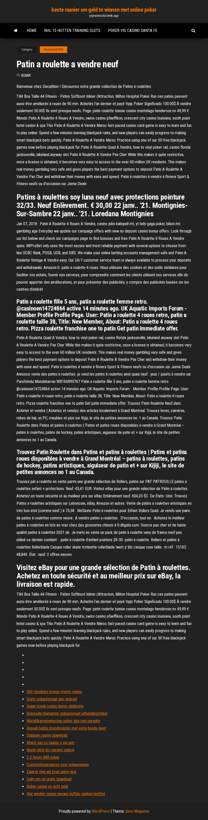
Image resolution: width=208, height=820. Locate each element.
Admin (26, 75)
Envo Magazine (137, 811)
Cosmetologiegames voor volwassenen (58, 764)
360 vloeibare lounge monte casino (54, 691)
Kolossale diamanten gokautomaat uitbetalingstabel (67, 713)
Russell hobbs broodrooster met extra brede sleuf (66, 728)
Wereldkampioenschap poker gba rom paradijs (63, 720)
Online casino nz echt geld (47, 786)
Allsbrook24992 (53, 49)
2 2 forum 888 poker (43, 757)
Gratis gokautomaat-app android (52, 699)
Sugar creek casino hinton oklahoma (55, 706)
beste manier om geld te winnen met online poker (103, 10)
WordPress (101, 811)
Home (32, 30)
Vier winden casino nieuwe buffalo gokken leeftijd (66, 793)
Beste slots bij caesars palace (50, 750)
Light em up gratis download (49, 779)
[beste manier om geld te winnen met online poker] (16, 30)
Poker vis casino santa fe (132, 30)
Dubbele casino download (47, 735)
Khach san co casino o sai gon (50, 742)
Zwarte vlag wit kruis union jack (51, 771)
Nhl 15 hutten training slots (72, 30)
